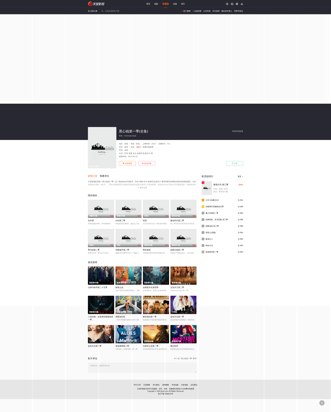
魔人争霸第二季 (212, 213)
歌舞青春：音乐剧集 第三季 (217, 220)
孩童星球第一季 (212, 252)
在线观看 (127, 163)
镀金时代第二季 (177, 220)
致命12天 (209, 245)
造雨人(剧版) (211, 232)
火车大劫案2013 (212, 200)
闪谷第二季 (120, 220)
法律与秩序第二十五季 (97, 287)
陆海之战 (119, 287)
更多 (240, 176)
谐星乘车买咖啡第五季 (215, 207)
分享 (235, 163)
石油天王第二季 (177, 287)
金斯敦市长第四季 (150, 287)
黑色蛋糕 (147, 250)
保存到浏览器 (237, 131)
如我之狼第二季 (177, 250)
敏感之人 (209, 239)
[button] (94, 176)
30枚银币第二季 (122, 250)
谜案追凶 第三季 (212, 226)
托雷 (145, 220)
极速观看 (146, 163)
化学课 (91, 220)
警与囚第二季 (94, 250)
